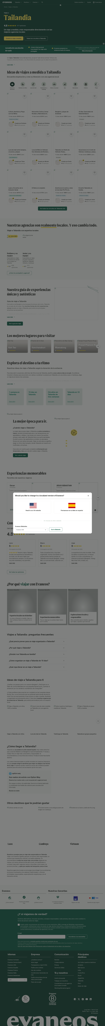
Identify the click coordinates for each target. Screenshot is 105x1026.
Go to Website (55, 529)
